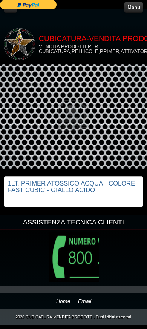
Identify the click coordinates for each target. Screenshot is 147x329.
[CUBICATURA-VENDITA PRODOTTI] (19, 44)
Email (84, 301)
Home (63, 301)
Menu (133, 7)
